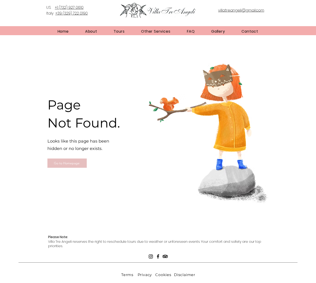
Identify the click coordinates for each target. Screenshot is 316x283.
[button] (91, 31)
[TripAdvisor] (165, 256)
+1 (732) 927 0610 (69, 7)
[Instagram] (151, 256)
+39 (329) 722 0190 (71, 13)
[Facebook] (158, 256)
